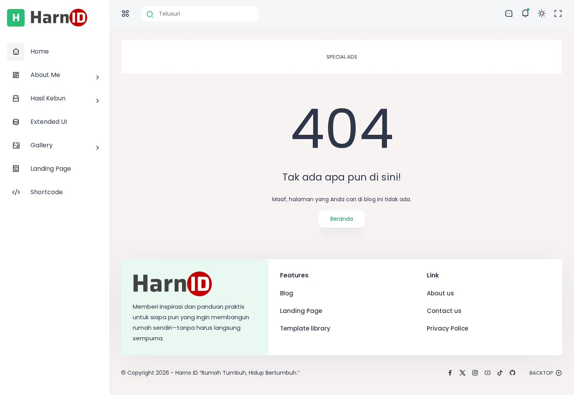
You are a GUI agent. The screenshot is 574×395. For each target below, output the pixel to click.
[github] (512, 373)
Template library (305, 328)
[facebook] (450, 373)
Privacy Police (447, 328)
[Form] (508, 13)
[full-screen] (558, 13)
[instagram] (475, 373)
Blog (286, 293)
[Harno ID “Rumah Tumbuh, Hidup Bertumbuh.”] (59, 25)
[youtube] (487, 373)
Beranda (341, 219)
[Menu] (125, 13)
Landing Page (301, 311)
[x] (462, 373)
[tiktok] (500, 373)
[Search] (150, 14)
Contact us (444, 311)
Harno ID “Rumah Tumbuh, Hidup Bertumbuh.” (237, 373)
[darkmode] (541, 13)
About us (440, 293)
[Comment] (525, 13)
